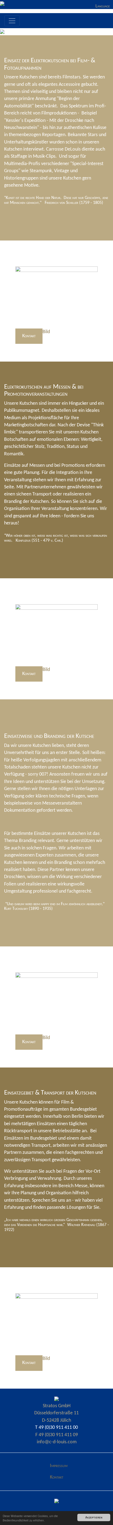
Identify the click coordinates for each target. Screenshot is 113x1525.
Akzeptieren (93, 1517)
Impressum (58, 1466)
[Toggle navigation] (12, 20)
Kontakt (29, 336)
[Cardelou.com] (56, 1399)
